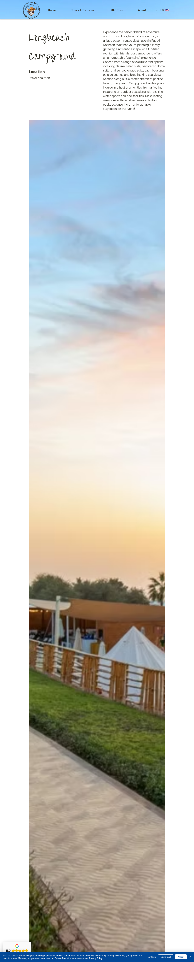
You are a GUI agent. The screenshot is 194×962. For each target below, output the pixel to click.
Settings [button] (152, 956)
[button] (83, 10)
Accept (181, 956)
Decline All (166, 956)
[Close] (190, 957)
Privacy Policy (95, 958)
